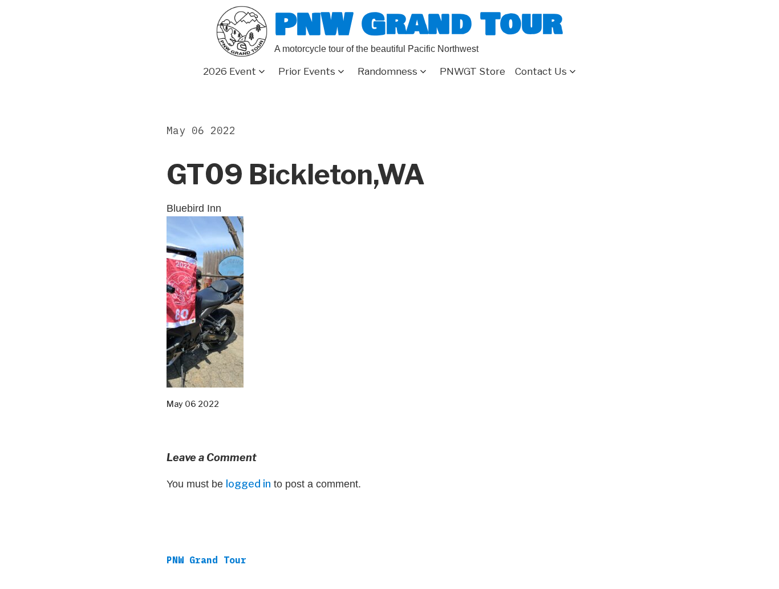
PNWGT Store (472, 71)
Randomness (387, 71)
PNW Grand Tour (418, 24)
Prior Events (306, 71)
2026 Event (229, 71)
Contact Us (541, 71)
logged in (248, 484)
